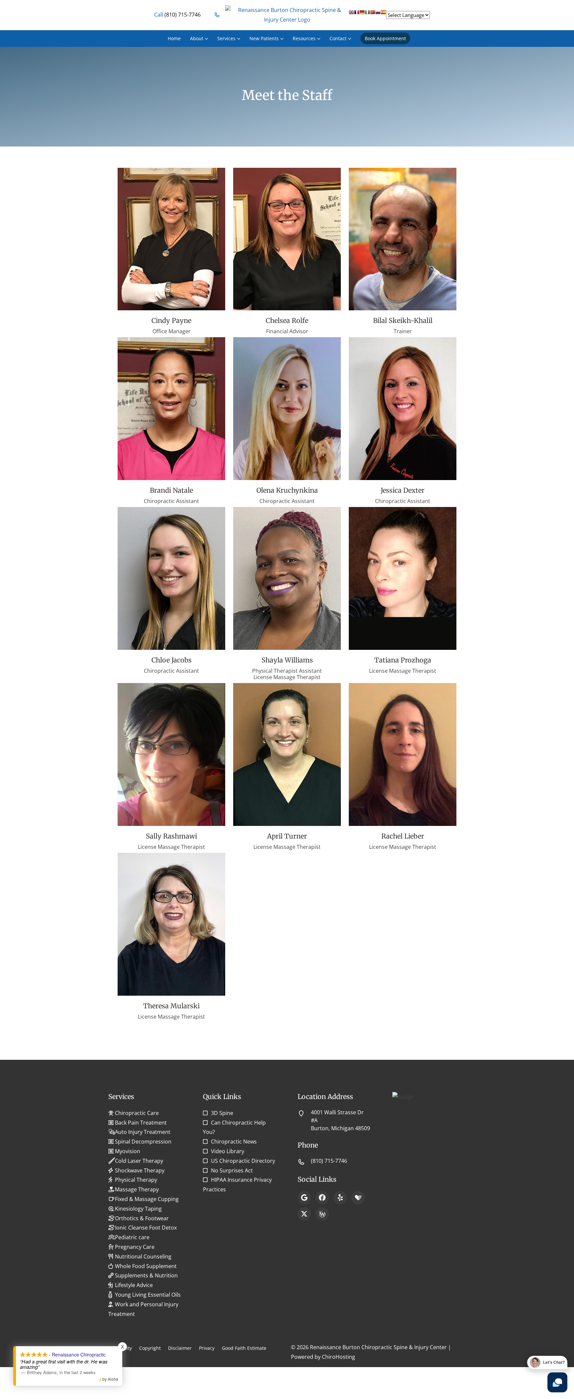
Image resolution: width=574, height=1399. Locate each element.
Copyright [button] (150, 1348)
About (196, 38)
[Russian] (378, 15)
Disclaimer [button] (180, 1348)
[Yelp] (340, 1197)
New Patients (264, 38)
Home (174, 38)
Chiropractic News (234, 1141)
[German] (362, 15)
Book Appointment (385, 38)
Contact (338, 38)
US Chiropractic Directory (243, 1160)
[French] (356, 15)
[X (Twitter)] (304, 1214)
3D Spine (222, 1113)
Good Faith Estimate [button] (244, 1348)
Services (226, 38)
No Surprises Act (232, 1170)
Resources (304, 38)
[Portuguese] (372, 15)
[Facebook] (322, 1197)
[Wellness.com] (322, 1214)
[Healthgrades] (358, 1197)
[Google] (304, 1197)
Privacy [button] (207, 1348)
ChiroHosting (338, 1356)
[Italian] (367, 15)
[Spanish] (383, 15)
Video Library (227, 1151)
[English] (351, 15)
